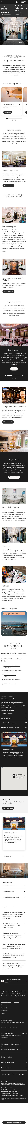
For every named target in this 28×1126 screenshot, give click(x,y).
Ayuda (20, 1095)
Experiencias (4, 1010)
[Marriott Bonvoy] (23, 2)
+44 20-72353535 (9, 710)
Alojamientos (4, 1005)
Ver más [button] (16, 75)
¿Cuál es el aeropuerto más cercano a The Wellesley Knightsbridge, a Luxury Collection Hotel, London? (13, 955)
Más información (8, 185)
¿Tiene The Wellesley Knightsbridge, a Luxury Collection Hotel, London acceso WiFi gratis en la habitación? (13, 946)
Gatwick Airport (7, 718)
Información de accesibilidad (10, 897)
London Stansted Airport (10, 723)
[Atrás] (2, 118)
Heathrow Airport (8, 713)
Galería (21, 42)
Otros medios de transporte (11, 727)
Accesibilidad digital (5, 1095)
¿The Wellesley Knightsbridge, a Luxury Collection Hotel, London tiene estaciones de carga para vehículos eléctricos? (12, 966)
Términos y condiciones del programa (9, 1091)
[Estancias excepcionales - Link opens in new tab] (14, 623)
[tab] (8, 653)
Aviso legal (16, 1002)
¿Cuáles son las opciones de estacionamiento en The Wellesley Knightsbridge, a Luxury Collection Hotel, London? (12, 936)
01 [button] (12, 378)
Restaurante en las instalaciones (12, 666)
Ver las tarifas (7, 112)
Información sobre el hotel (9, 886)
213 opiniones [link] (7, 14)
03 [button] (15, 378)
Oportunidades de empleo (6, 1089)
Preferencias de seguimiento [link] (7, 1087)
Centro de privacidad (5, 1093)
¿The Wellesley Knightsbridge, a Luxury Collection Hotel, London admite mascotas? (11, 925)
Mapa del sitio (15, 1095)
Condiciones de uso (18, 1089)
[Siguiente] (26, 118)
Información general (8, 891)
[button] (17, 2)
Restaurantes (4, 1007)
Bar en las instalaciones (10, 675)
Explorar (14, 369)
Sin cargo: (9, 1027)
